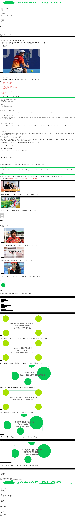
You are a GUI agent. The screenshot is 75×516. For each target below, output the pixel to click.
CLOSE (1, 503)
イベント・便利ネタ (4, 8)
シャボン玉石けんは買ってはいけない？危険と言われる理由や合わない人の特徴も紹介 (23, 338)
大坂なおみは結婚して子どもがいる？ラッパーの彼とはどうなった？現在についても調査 (22, 178)
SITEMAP (2, 19)
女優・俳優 (3, 13)
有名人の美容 (3, 18)
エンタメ (2, 9)
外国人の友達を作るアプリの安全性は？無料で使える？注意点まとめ (18, 412)
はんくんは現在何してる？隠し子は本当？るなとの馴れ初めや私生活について (21, 363)
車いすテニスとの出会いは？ (7, 83)
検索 (1, 35)
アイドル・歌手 (3, 299)
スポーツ (2, 10)
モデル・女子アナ (4, 11)
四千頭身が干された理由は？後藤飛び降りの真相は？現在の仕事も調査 (19, 465)
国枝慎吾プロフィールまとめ (6, 82)
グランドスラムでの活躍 (7, 86)
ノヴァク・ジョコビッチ (7, 91)
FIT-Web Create (9, 479)
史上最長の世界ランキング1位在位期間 (9, 87)
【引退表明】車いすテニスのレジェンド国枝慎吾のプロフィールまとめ (13, 40)
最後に (2, 93)
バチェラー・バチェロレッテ (6, 16)
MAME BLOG (9, 478)
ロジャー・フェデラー (6, 89)
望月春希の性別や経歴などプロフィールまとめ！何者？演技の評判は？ (19, 437)
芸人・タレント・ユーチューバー (7, 15)
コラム (2, 14)
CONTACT (3, 20)
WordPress (19, 479)
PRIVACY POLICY (4, 472)
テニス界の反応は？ (5, 88)
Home (2, 21)
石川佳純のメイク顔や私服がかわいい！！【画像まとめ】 (16, 260)
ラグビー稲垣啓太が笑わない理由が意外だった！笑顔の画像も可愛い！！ (21, 245)
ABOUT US (3, 473)
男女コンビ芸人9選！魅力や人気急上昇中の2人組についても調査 (17, 387)
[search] (0, 280)
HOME (2, 37)
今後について (3, 92)
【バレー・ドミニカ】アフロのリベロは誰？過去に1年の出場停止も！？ (20, 276)
